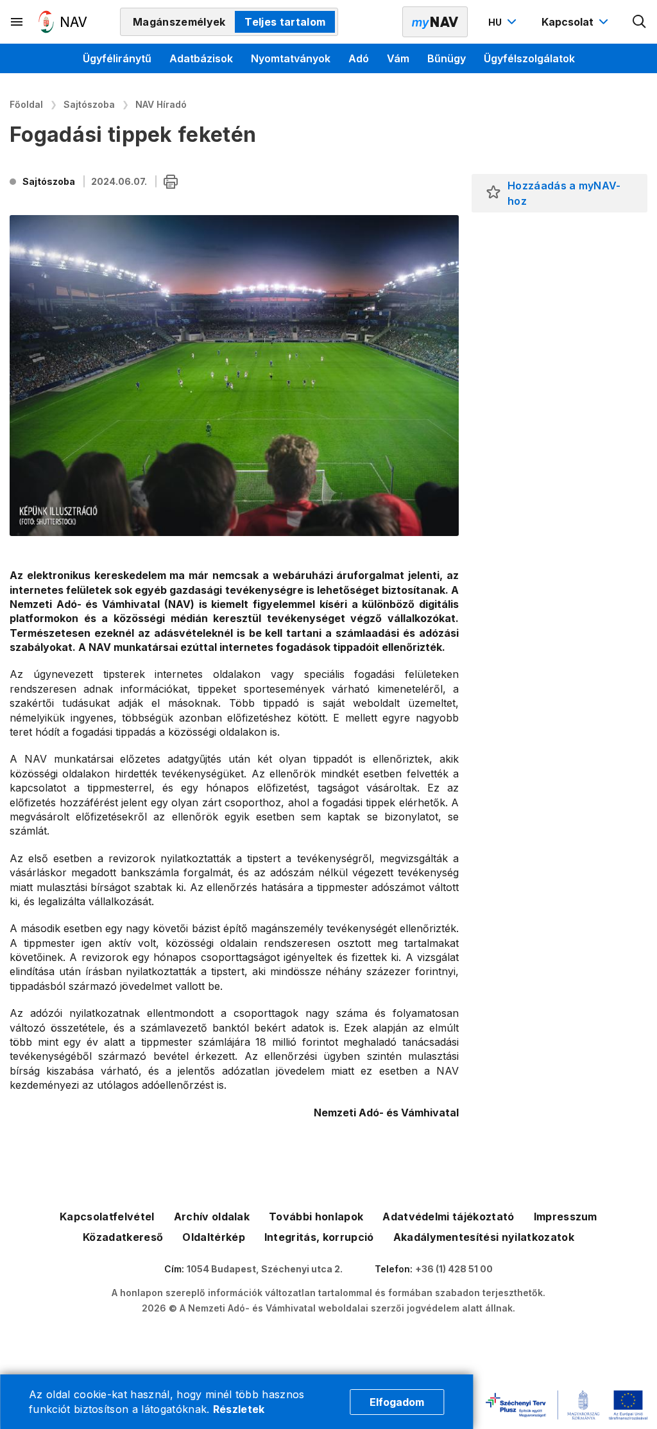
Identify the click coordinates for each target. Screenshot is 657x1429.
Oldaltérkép (213, 1237)
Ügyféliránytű (117, 58)
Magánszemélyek (179, 21)
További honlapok (316, 1216)
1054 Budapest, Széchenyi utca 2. (265, 1268)
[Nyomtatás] (170, 182)
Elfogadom (397, 1402)
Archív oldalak (212, 1216)
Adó (358, 58)
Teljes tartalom (284, 21)
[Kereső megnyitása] (639, 22)
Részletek (239, 1409)
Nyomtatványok (290, 58)
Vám (398, 58)
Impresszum (565, 1216)
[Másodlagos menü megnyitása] (17, 22)
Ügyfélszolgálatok (529, 58)
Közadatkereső (123, 1237)
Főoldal (26, 104)
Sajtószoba (89, 104)
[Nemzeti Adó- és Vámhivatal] (63, 22)
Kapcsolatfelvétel (107, 1216)
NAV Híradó (161, 104)
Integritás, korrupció (319, 1237)
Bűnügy (446, 58)
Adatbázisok (201, 58)
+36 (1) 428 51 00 (454, 1268)
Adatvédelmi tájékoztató (448, 1216)
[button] (493, 193)
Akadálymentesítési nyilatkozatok (483, 1237)
